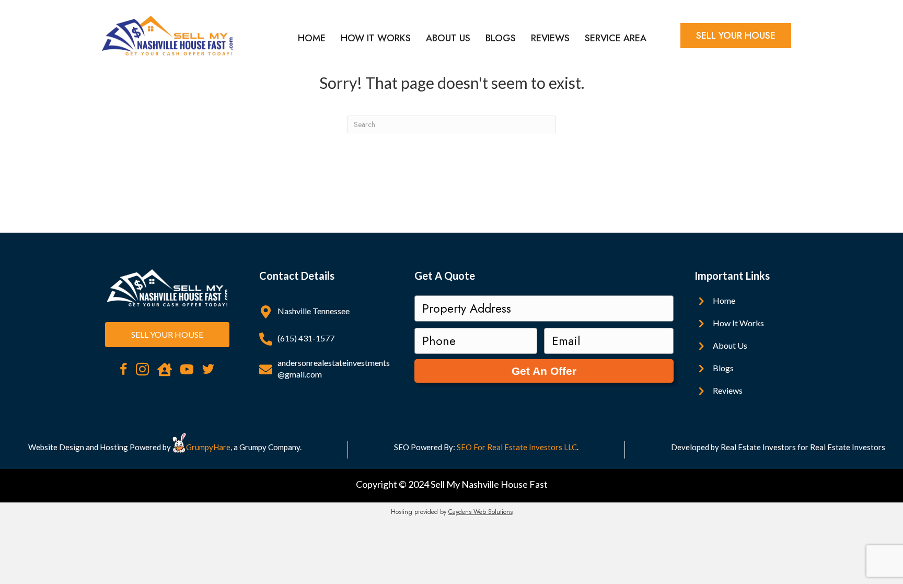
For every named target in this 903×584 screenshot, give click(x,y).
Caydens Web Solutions (480, 512)
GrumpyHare (208, 447)
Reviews (550, 38)
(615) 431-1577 (305, 338)
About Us (448, 38)
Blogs (500, 38)
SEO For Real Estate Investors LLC (517, 447)
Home (312, 38)
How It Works (376, 38)
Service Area (615, 38)
